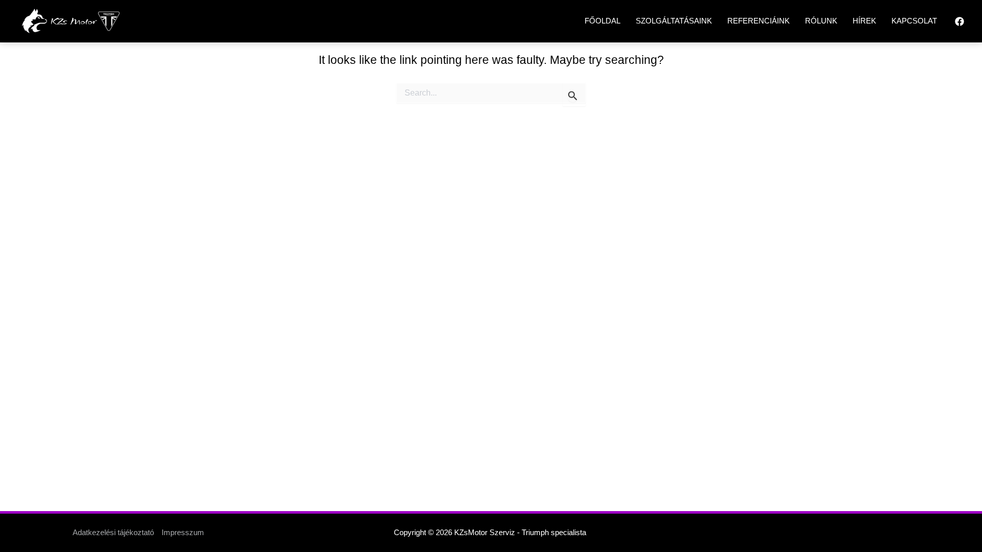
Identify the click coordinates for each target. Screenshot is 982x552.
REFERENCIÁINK (758, 20)
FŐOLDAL (602, 20)
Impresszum (183, 532)
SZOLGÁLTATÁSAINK (674, 20)
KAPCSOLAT (914, 20)
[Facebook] (959, 21)
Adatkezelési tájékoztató (113, 532)
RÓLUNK (821, 20)
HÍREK (864, 20)
